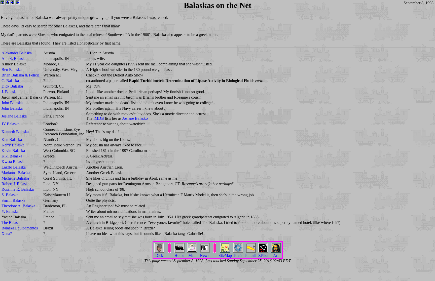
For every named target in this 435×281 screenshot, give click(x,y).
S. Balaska (10, 195)
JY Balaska (10, 124)
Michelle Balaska (15, 178)
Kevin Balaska (13, 150)
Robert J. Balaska (15, 184)
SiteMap (225, 255)
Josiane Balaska (14, 116)
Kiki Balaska (12, 156)
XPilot (263, 255)
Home (179, 255)
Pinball (250, 255)
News (204, 255)
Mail (192, 255)
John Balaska (12, 103)
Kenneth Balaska (15, 132)
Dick (159, 255)
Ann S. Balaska (14, 58)
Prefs (238, 255)
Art (275, 255)
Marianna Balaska (16, 173)
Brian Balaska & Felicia (21, 75)
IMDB (98, 118)
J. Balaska (10, 92)
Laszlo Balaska (14, 167)
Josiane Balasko (135, 118)
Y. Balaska (10, 211)
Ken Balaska (12, 139)
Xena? (7, 233)
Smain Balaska (13, 200)
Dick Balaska (12, 86)
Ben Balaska (12, 69)
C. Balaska (10, 80)
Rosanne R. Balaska (18, 189)
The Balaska (11, 222)
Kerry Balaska (13, 145)
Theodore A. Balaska (18, 206)
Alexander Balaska (17, 53)
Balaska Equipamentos (20, 228)
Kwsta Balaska (13, 161)
